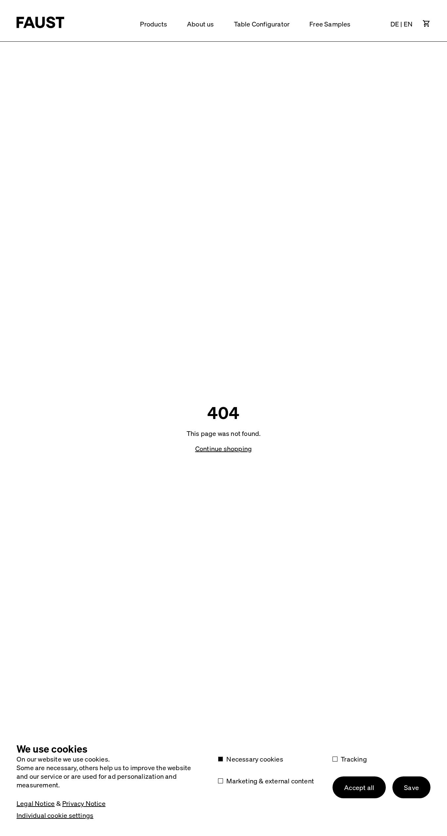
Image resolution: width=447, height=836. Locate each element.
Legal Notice (36, 803)
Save (411, 787)
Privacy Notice (84, 803)
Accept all (359, 787)
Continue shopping (223, 448)
